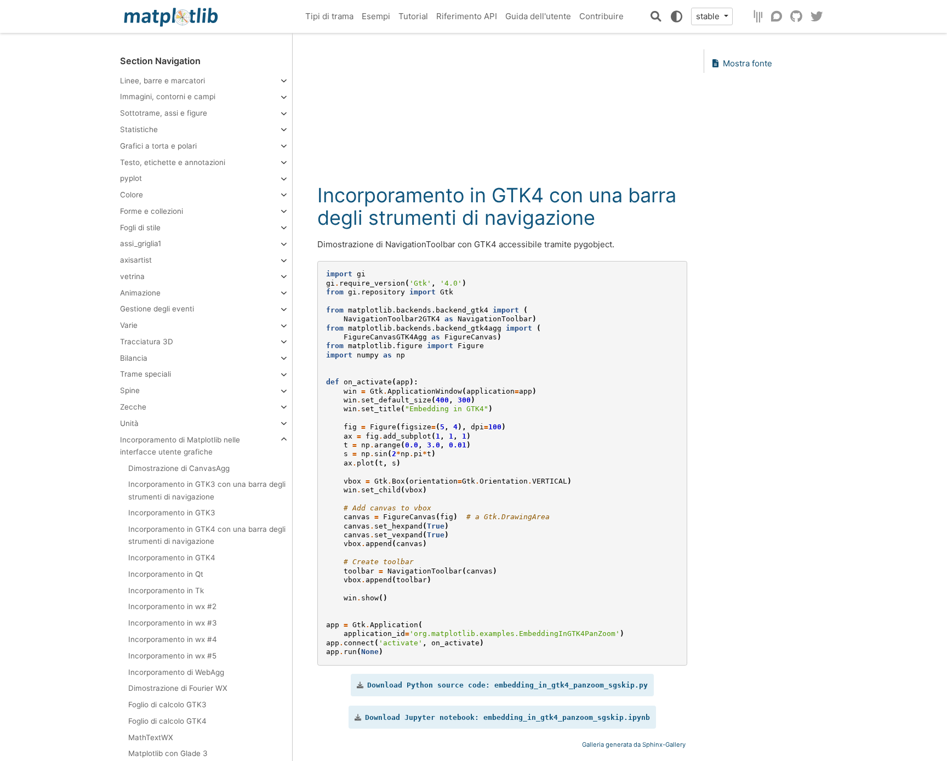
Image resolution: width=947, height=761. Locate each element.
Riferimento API (466, 16)
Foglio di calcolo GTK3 (167, 704)
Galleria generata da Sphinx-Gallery (634, 744)
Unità (129, 423)
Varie (129, 325)
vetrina (132, 276)
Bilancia (133, 358)
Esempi (376, 16)
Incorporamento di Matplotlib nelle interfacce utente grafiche (180, 445)
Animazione (140, 292)
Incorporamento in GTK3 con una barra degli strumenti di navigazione (207, 490)
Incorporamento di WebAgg (176, 671)
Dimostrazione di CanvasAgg (179, 467)
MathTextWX (150, 736)
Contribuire (601, 16)
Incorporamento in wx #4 (172, 639)
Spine (130, 390)
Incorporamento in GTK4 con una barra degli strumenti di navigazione (207, 535)
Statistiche (139, 129)
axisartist (136, 259)
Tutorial (413, 16)
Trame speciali (145, 374)
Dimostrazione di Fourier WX (177, 688)
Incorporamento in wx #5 (172, 655)
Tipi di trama (329, 16)
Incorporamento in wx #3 (172, 622)
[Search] (656, 16)
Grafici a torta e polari (158, 145)
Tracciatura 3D (146, 341)
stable (709, 16)
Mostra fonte (747, 63)
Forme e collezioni (151, 211)
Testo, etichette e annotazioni (172, 161)
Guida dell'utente (538, 16)
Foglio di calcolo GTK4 (167, 721)
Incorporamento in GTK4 (171, 557)
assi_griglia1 (140, 243)
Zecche (133, 406)
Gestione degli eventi (157, 308)
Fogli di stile (140, 227)
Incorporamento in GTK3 (171, 512)
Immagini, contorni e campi (167, 96)
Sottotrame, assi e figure (163, 113)
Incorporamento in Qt (165, 574)
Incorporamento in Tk (166, 590)
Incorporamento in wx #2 (172, 606)
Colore (131, 194)
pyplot (131, 178)
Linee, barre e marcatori (162, 80)
